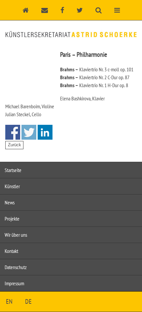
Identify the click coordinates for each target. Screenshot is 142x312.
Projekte (12, 218)
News (10, 202)
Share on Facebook (12, 132)
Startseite (13, 170)
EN (9, 301)
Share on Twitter (28, 132)
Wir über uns (16, 234)
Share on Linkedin (45, 132)
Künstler (12, 186)
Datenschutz (16, 267)
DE (28, 301)
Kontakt (11, 251)
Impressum (14, 283)
